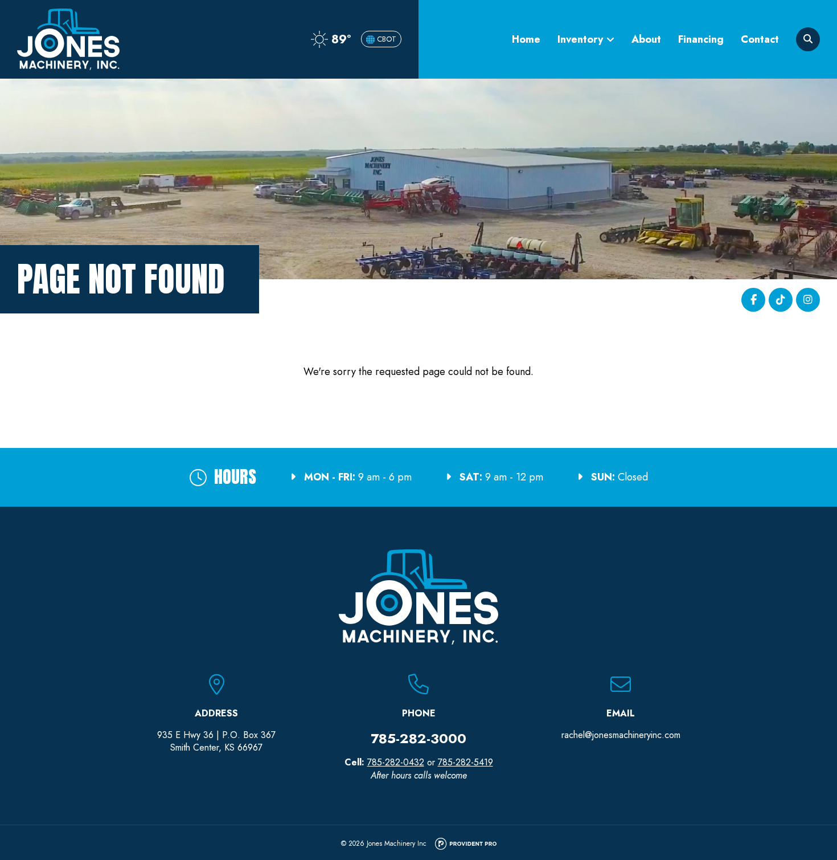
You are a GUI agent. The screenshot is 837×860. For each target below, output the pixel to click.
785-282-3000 (418, 738)
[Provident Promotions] (466, 844)
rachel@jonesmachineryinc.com (620, 734)
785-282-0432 (395, 762)
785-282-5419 (465, 762)
